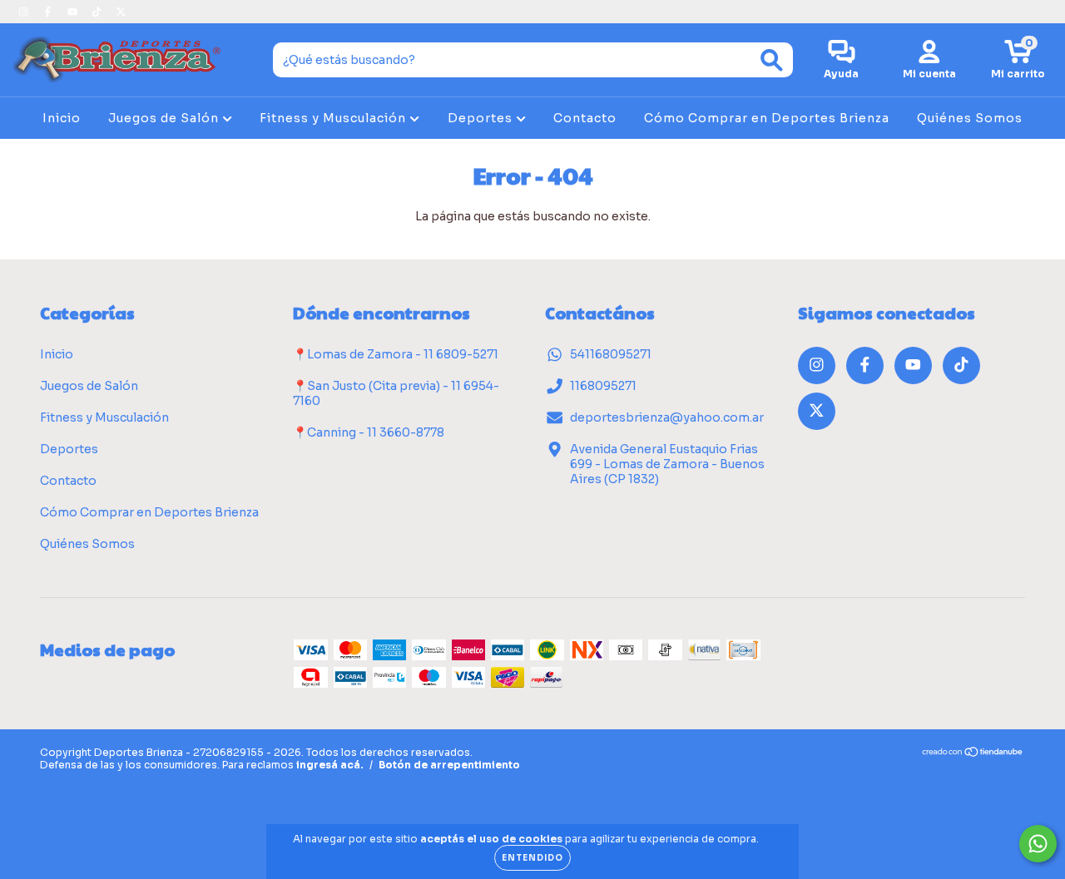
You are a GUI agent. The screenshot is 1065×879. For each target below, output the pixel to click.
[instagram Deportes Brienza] (24, 11)
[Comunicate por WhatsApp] (1038, 843)
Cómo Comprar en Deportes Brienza (766, 118)
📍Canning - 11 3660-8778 (368, 432)
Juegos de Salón (165, 118)
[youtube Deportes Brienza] (74, 11)
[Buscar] (771, 60)
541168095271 (610, 354)
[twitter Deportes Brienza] (120, 11)
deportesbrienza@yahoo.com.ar (667, 417)
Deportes (482, 118)
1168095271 (603, 385)
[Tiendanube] (973, 754)
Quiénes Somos (970, 118)
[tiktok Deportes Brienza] (98, 11)
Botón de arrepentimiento (449, 764)
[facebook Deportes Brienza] (49, 11)
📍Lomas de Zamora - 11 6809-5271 (395, 354)
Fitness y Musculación (334, 118)
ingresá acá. (330, 764)
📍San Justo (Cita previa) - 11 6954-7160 (396, 393)
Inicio (61, 118)
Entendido (532, 857)
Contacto (585, 118)
